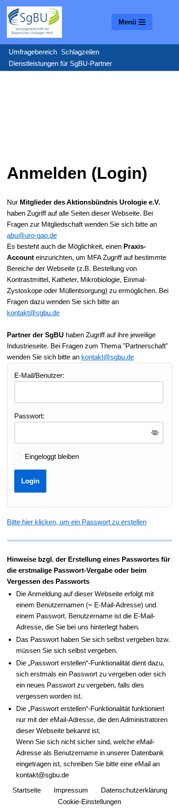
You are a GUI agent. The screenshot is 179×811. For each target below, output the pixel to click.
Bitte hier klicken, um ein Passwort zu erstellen (76, 522)
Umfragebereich (33, 52)
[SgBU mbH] (34, 22)
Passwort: (29, 416)
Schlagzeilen (80, 52)
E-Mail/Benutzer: (39, 375)
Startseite (26, 790)
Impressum (71, 790)
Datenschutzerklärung (134, 790)
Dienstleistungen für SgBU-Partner (60, 63)
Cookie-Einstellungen (89, 801)
